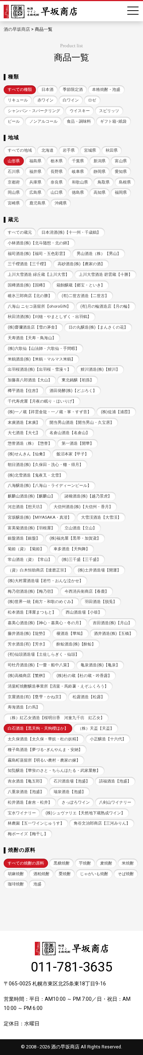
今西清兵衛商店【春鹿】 (87, 591)
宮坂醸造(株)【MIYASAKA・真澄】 (40, 517)
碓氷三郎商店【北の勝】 (30, 295)
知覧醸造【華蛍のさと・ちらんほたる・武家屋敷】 (54, 770)
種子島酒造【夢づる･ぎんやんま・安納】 (45, 749)
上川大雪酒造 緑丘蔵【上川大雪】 (38, 274)
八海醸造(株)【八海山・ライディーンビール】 (49, 485)
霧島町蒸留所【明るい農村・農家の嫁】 (44, 760)
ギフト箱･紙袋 (113, 121)
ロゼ (92, 100)
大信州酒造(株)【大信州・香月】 (83, 506)
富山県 (121, 161)
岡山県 (14, 192)
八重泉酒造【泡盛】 (26, 791)
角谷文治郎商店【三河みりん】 (102, 823)
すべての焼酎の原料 (26, 863)
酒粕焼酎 (41, 873)
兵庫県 (35, 182)
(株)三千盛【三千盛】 (81, 559)
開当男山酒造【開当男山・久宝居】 (82, 422)
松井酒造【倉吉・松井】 (30, 802)
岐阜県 (78, 171)
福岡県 (121, 192)
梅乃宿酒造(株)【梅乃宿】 (31, 591)
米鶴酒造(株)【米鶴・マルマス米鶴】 (41, 359)
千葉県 (78, 161)
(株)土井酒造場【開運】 (99, 570)
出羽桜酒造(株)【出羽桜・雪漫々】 (39, 369)
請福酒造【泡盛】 (115, 781)
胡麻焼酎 (16, 873)
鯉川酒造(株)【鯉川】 (100, 369)
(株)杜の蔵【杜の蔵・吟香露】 (84, 675)
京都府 (14, 182)
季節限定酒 (73, 89)
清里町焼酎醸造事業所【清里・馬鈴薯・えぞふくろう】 (58, 686)
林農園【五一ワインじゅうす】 (36, 823)
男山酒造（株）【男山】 (99, 253)
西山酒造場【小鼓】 (84, 612)
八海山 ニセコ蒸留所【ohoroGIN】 (39, 306)
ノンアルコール (43, 121)
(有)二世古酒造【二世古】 (85, 295)
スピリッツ (109, 110)
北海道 (47, 150)
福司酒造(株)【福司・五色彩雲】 (37, 253)
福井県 (35, 171)
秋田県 (112, 150)
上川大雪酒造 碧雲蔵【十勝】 (105, 274)
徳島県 (78, 192)
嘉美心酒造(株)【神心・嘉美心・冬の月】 (45, 623)
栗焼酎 (65, 873)
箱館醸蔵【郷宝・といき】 (80, 285)
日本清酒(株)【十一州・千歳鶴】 (71, 232)
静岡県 (100, 171)
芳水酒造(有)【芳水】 (27, 644)
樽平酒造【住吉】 (24, 390)
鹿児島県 (37, 203)
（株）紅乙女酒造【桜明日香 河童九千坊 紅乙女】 (56, 717)
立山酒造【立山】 (81, 528)
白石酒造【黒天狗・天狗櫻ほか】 (38, 728)
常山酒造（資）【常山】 (30, 559)
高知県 (100, 192)
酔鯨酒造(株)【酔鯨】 (76, 644)
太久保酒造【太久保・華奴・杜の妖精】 (44, 739)
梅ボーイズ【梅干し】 (28, 834)
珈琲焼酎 (16, 884)
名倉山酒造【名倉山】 (70, 432)
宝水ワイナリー (22, 813)
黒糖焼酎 (62, 863)
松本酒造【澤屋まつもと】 (32, 612)
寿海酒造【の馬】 (24, 707)
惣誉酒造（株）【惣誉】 (30, 443)
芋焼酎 (85, 863)
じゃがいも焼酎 (94, 873)
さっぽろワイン (76, 802)
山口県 (57, 192)
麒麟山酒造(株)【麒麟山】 (31, 496)
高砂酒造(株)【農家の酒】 (81, 264)
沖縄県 (61, 203)
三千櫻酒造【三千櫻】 (28, 264)
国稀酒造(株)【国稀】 (27, 285)
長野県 (57, 171)
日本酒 (47, 89)
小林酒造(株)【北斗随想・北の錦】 (39, 243)
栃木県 (57, 161)
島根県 (125, 182)
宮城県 (90, 150)
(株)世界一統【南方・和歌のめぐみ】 (41, 601)
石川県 (14, 171)
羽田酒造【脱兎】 (101, 601)
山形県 (14, 161)
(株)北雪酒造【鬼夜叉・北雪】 (35, 475)
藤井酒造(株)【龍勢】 (27, 633)
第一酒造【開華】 (78, 443)
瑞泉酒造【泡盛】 (70, 791)
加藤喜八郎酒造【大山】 (30, 380)
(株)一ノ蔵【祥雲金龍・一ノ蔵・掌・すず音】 (49, 412)
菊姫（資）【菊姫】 (26, 549)
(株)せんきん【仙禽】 (27, 454)
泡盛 (37, 884)
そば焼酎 (126, 873)
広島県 (35, 192)
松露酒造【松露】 (89, 697)
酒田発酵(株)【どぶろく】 (73, 390)
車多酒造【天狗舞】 (72, 549)
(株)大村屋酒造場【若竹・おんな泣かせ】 (45, 580)
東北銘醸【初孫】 (78, 380)
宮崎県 (14, 203)
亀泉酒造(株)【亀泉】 (100, 665)
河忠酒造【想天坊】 (26, 506)
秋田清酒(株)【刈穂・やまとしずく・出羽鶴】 (49, 316)
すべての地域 (20, 150)
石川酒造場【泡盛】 (72, 781)
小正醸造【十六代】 (108, 739)
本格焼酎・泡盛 (106, 89)
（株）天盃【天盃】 (96, 728)
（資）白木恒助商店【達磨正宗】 (38, 570)
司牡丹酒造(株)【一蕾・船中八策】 (39, 665)
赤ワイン (45, 100)
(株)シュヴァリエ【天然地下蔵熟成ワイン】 (85, 813)
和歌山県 (80, 182)
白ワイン (71, 100)
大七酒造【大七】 (24, 432)
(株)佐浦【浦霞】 (116, 412)
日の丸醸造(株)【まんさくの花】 (98, 327)
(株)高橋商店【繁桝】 (27, 675)
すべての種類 (20, 89)
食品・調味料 (79, 121)
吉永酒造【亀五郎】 (26, 781)
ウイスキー (80, 110)
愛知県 (121, 171)
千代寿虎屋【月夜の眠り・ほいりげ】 (42, 401)
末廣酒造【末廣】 (24, 422)
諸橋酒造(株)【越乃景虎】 (88, 496)
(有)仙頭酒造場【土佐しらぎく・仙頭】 (43, 654)
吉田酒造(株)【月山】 (112, 623)
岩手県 (69, 150)
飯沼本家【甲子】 (72, 454)
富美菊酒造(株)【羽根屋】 (31, 528)
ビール (14, 121)
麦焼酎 (106, 863)
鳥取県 (104, 182)
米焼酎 (128, 863)
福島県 (35, 161)
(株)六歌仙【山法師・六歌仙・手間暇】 (43, 348)
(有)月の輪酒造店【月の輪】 (106, 306)
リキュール (18, 100)
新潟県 (100, 161)
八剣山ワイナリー (115, 802)
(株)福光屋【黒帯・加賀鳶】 (75, 538)
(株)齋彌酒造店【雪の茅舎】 (33, 327)
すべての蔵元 (20, 232)
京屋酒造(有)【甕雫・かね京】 (35, 697)
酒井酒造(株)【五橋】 (113, 633)
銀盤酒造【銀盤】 (24, 538)
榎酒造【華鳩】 (70, 633)
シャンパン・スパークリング (34, 110)
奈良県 (57, 182)
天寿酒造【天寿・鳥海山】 (32, 338)
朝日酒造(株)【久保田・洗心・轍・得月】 (45, 464)
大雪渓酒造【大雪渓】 (101, 517)
